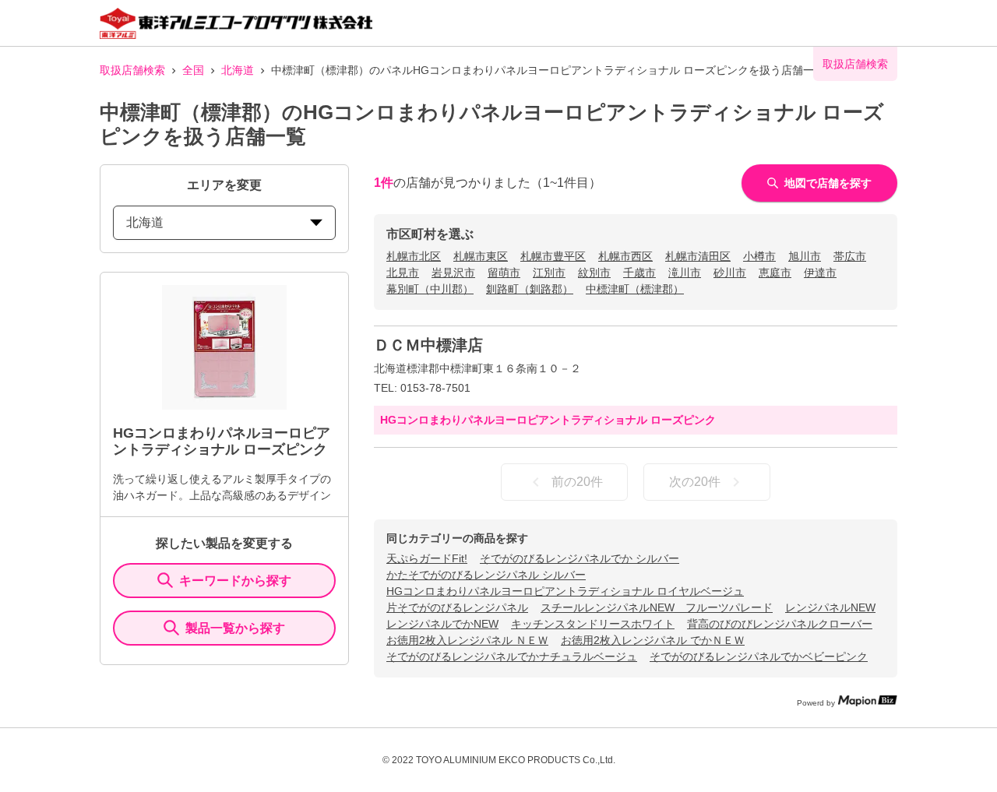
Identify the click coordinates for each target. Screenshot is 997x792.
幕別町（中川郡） (430, 289)
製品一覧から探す (235, 628)
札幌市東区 (480, 256)
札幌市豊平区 (553, 256)
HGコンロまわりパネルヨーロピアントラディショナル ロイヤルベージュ (565, 591)
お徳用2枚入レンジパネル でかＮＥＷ (653, 640)
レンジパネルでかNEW (442, 624)
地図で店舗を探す (828, 183)
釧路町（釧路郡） (529, 289)
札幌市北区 (413, 256)
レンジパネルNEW (830, 607)
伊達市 (820, 272)
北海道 (237, 70)
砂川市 (729, 272)
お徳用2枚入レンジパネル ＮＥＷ (467, 640)
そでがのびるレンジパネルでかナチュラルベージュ (511, 656)
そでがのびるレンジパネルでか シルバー (579, 558)
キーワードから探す (235, 580)
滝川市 (684, 272)
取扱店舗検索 (132, 70)
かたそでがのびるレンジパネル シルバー (486, 574)
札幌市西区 (625, 256)
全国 (193, 70)
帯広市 (849, 256)
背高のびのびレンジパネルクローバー (779, 624)
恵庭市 (775, 272)
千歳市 (639, 272)
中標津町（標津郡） (635, 289)
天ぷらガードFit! (426, 558)
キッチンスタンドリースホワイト (593, 624)
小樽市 (759, 256)
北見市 (402, 272)
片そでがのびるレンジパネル (457, 607)
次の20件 (694, 481)
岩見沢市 (453, 272)
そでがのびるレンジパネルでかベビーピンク (759, 656)
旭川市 (804, 256)
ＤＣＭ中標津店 (428, 345)
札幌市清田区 (698, 256)
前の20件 (577, 481)
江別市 (549, 272)
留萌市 (504, 272)
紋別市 (594, 272)
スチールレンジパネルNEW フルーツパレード (657, 607)
